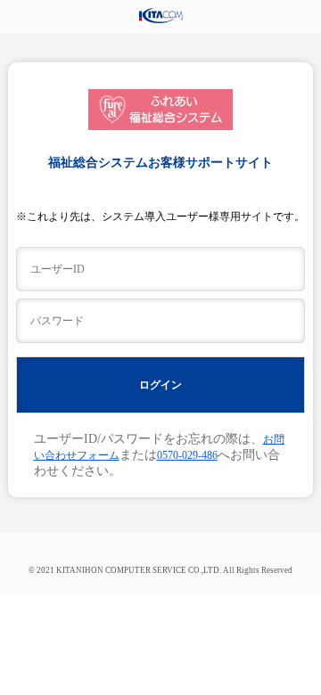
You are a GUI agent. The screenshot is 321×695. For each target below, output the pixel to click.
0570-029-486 (187, 455)
